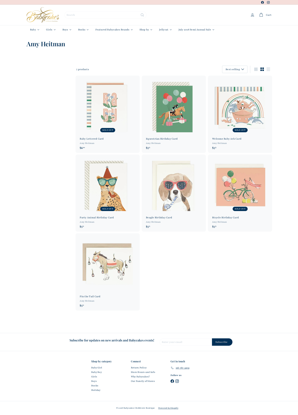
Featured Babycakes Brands (112, 29)
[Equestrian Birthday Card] (173, 114)
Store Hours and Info (143, 372)
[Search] (142, 15)
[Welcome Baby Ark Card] (240, 114)
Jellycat (164, 29)
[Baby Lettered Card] (107, 114)
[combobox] (105, 15)
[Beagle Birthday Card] (173, 193)
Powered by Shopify (168, 408)
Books (82, 29)
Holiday (96, 390)
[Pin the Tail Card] (107, 272)
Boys (65, 29)
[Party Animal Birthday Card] (107, 193)
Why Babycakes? (140, 376)
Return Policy (139, 367)
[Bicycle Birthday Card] (240, 193)
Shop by (145, 29)
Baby (33, 29)
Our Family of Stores (143, 381)
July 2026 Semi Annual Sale (195, 29)
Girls (49, 29)
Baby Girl (96, 367)
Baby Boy (96, 372)
